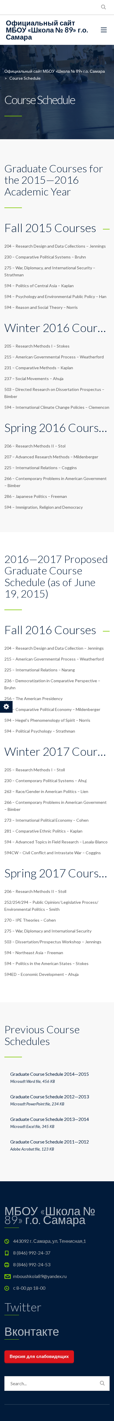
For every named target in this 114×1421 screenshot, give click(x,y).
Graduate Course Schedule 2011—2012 (49, 1141)
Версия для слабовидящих (39, 1356)
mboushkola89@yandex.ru (40, 1276)
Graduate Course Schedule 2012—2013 (49, 1096)
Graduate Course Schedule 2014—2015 (49, 1074)
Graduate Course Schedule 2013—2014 (49, 1119)
